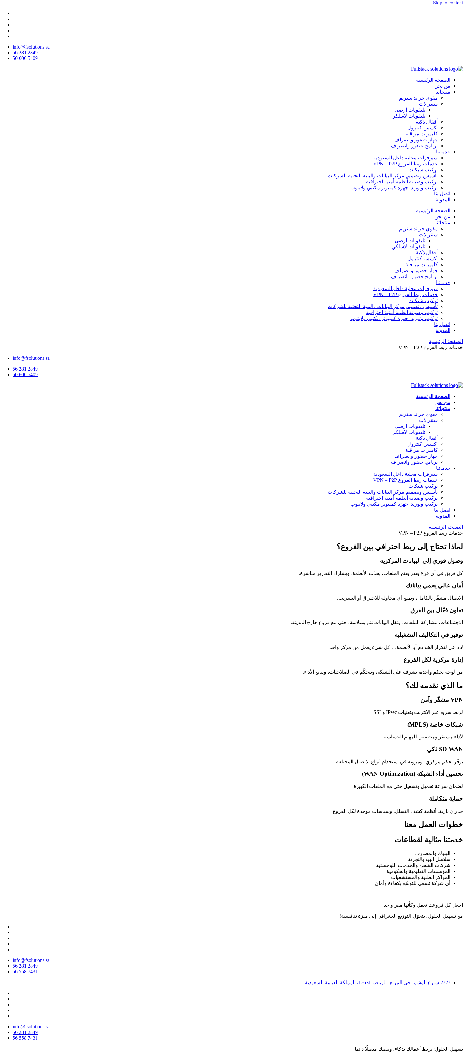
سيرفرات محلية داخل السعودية (405, 157)
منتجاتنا (442, 92)
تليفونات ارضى (410, 109)
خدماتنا (443, 151)
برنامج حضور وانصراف (414, 145)
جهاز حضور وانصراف (416, 139)
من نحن (442, 86)
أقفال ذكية (427, 121)
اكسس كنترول (422, 127)
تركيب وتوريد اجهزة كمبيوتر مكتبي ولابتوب (394, 187)
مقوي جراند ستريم (418, 98)
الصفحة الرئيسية (433, 80)
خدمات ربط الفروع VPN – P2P (405, 163)
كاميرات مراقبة (421, 133)
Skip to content (448, 2)
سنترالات (428, 103)
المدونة (443, 199)
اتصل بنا (442, 193)
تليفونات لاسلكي (408, 115)
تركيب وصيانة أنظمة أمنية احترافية (402, 181)
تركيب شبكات (423, 169)
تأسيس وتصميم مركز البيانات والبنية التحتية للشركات (383, 175)
